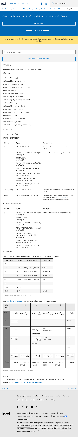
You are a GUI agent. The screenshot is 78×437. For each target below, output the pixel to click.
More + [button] (25, 3)
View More (36, 31)
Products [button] (14, 3)
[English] (46, 3)
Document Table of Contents (38, 59)
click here (55, 39)
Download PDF (39, 24)
